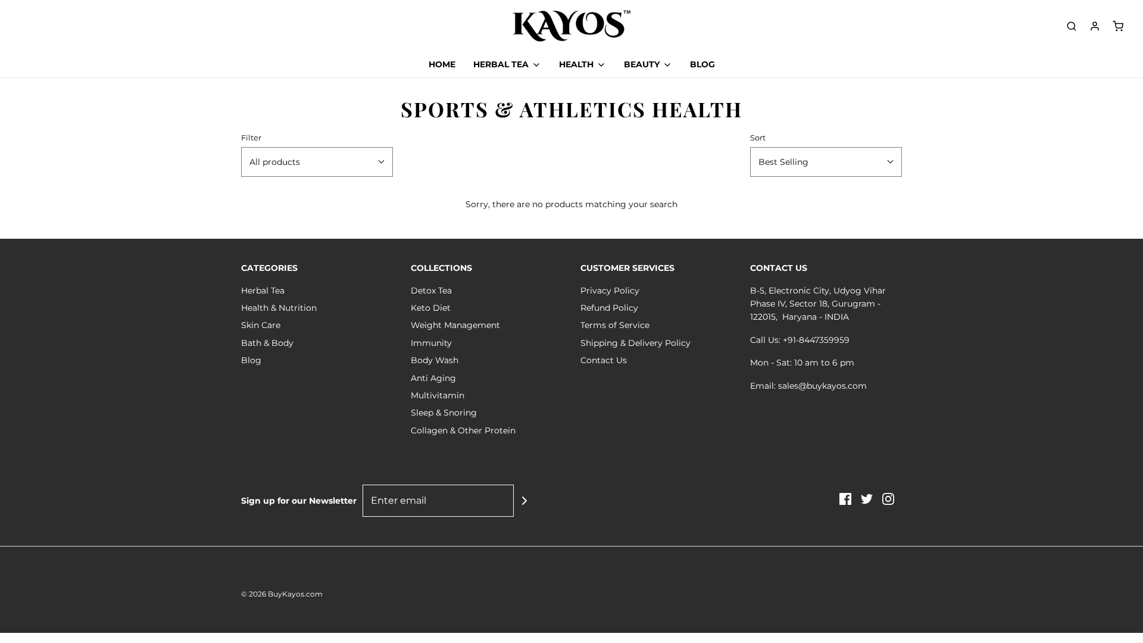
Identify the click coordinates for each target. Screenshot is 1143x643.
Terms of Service (614, 325)
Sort (758, 137)
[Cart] (1118, 26)
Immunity (431, 343)
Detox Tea (431, 290)
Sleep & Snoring (444, 412)
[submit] (524, 500)
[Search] (1071, 26)
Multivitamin (437, 395)
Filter (251, 137)
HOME (442, 64)
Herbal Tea (263, 290)
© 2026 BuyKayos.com (282, 593)
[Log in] (1095, 26)
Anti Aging (433, 378)
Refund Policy (609, 307)
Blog (251, 360)
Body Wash (434, 360)
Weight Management (455, 325)
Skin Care (260, 325)
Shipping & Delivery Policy (635, 343)
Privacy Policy (609, 290)
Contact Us (603, 360)
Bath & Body (267, 343)
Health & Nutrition (279, 307)
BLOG (702, 64)
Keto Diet (431, 307)
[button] (317, 162)
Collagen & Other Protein (463, 430)
